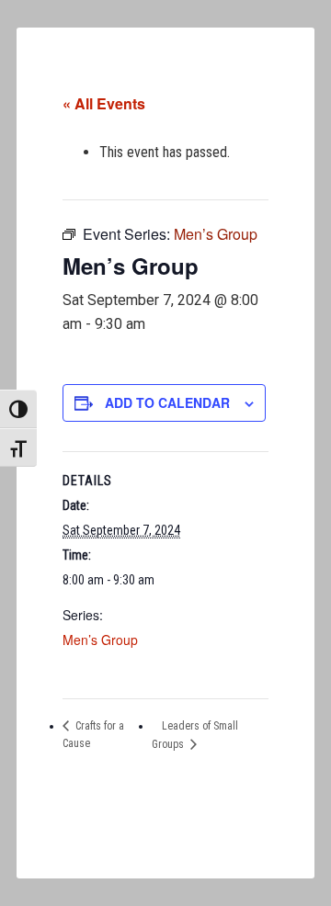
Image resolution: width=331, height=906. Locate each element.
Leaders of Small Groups (195, 735)
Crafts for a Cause (93, 735)
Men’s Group (100, 639)
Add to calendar (167, 402)
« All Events (104, 103)
